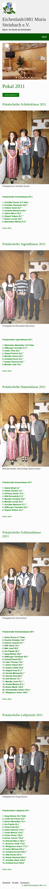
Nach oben (7, 228)
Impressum (24, 882)
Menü (44, 37)
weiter (44, 63)
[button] (10, 95)
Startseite (6, 882)
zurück (5, 63)
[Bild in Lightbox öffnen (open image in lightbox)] (24, 147)
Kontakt (15, 882)
